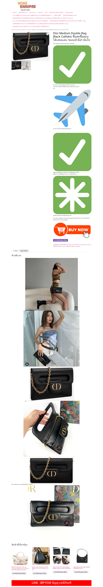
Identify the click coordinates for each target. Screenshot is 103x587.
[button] (47, 34)
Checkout (40, 12)
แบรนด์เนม (77, 246)
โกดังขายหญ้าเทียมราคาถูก (70, 15)
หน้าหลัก (13, 29)
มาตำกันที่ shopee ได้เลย (60, 240)
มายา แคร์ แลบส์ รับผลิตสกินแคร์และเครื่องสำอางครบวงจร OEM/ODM (30, 21)
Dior (28, 29)
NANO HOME (57, 15)
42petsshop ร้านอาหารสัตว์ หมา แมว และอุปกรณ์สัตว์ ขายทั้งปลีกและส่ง (31, 26)
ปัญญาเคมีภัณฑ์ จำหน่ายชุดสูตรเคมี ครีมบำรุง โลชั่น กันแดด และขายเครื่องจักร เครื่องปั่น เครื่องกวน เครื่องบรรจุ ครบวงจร (43, 18)
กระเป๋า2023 (82, 244)
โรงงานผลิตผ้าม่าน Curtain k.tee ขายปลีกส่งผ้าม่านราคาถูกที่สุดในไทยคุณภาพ (32, 15)
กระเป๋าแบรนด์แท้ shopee (67, 246)
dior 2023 (68, 244)
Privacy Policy (69, 12)
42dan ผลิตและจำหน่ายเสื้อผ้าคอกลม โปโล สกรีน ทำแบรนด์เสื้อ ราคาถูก (68, 21)
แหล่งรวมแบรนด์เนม (21, 29)
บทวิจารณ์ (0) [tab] (23, 251)
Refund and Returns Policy (56, 12)
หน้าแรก (15, 12)
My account (32, 12)
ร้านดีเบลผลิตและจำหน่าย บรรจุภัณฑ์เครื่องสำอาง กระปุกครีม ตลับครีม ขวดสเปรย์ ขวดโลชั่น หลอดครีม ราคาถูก (40, 23)
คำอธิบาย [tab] (16, 251)
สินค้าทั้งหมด (22, 12)
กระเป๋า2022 (75, 244)
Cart (46, 12)
